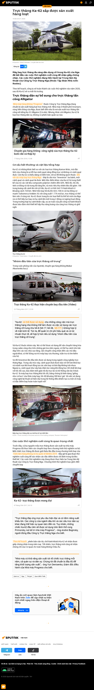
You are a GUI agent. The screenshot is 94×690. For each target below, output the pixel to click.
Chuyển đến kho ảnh (37, 62)
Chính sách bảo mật (64, 664)
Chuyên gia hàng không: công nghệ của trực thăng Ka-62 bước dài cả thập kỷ (45, 152)
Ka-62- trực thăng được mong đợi (33, 500)
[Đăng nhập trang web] (86, 2)
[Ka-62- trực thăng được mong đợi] (47, 483)
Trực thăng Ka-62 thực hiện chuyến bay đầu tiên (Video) (45, 304)
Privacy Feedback (78, 664)
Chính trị (23, 644)
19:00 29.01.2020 (19, 19)
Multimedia (58, 644)
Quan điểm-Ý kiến (40, 576)
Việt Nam (4, 644)
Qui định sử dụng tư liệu (17, 664)
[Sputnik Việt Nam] (11, 4)
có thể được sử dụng (33, 322)
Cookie (53, 664)
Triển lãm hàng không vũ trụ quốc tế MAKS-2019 (35, 453)
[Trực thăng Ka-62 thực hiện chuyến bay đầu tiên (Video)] (47, 287)
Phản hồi (30, 664)
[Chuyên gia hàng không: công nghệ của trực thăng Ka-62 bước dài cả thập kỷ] (47, 133)
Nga (23, 576)
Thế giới (29, 576)
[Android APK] (8, 670)
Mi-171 (58, 328)
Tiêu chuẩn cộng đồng (42, 664)
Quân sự (16, 576)
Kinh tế (32, 644)
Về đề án (4, 664)
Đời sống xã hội (44, 644)
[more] (78, 158)
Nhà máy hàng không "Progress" (28, 104)
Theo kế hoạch (20, 541)
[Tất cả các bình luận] (3, 686)
